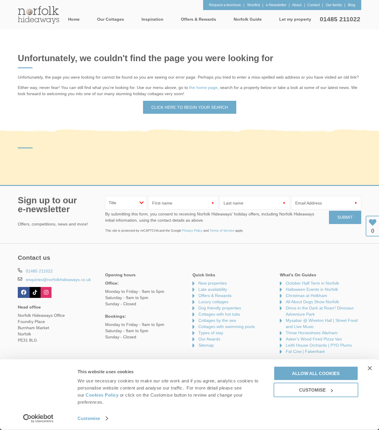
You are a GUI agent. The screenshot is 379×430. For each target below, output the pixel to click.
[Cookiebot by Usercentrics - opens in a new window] (38, 418)
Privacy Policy (192, 230)
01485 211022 (340, 19)
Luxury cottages (213, 301)
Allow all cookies (316, 373)
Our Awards (209, 339)
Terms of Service (222, 230)
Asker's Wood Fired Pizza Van (314, 339)
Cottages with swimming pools (226, 326)
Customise (89, 418)
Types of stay (210, 332)
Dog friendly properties (219, 308)
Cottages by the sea (217, 320)
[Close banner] (370, 368)
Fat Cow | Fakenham (305, 351)
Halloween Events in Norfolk (312, 289)
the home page (203, 87)
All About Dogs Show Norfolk (312, 301)
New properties (212, 283)
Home (74, 19)
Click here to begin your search (189, 107)
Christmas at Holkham (306, 295)
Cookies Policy (102, 394)
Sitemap (206, 345)
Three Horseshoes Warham (312, 332)
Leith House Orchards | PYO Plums (319, 345)
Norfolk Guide (248, 19)
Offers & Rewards (215, 295)
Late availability (212, 289)
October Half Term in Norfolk (312, 283)
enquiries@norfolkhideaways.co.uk (58, 279)
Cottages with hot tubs (219, 314)
